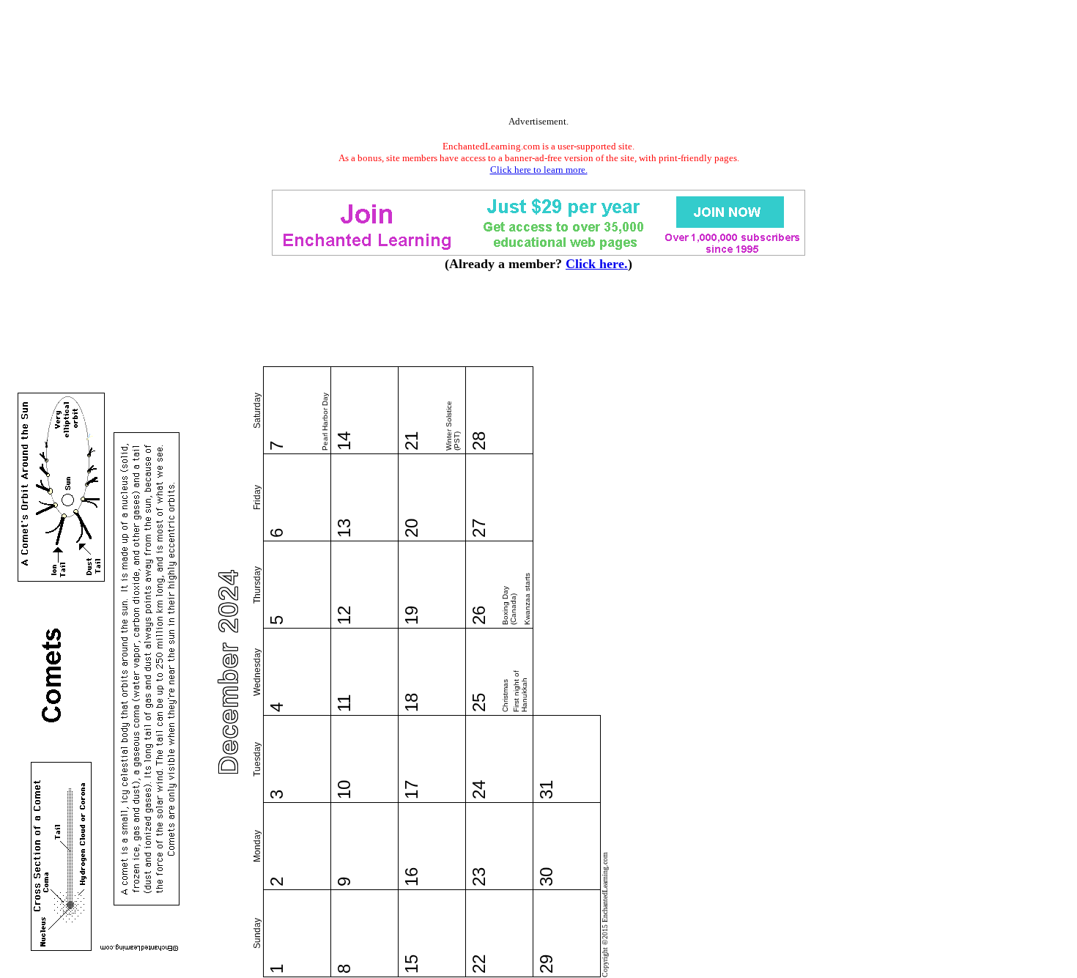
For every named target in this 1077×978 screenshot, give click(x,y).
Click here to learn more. (539, 169)
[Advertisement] (538, 61)
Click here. (597, 263)
